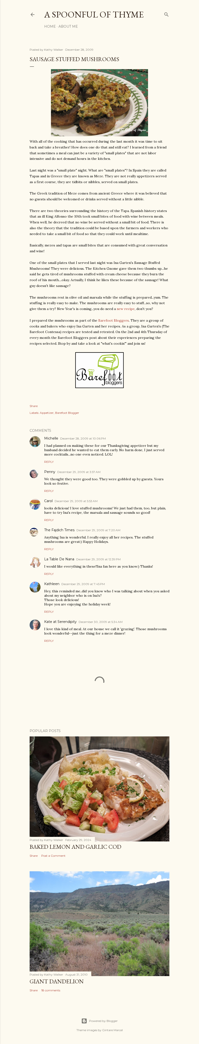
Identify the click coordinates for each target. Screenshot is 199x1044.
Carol (48, 501)
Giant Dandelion (57, 981)
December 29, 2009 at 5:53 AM (76, 501)
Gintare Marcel (112, 1030)
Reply (49, 462)
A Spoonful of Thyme (94, 14)
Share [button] (34, 406)
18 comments (50, 990)
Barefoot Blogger (67, 413)
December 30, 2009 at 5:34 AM (101, 622)
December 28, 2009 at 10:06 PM (83, 438)
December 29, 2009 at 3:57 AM (78, 472)
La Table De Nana (59, 559)
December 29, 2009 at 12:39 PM (98, 559)
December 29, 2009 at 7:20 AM (98, 530)
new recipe (126, 309)
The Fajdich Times (59, 530)
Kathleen (51, 584)
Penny (49, 472)
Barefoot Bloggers (113, 320)
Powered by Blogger (103, 1021)
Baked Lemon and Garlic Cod (75, 846)
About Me (68, 26)
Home (50, 26)
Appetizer (47, 413)
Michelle (51, 438)
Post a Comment (53, 855)
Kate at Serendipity (60, 622)
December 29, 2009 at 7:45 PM (83, 584)
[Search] (166, 13)
